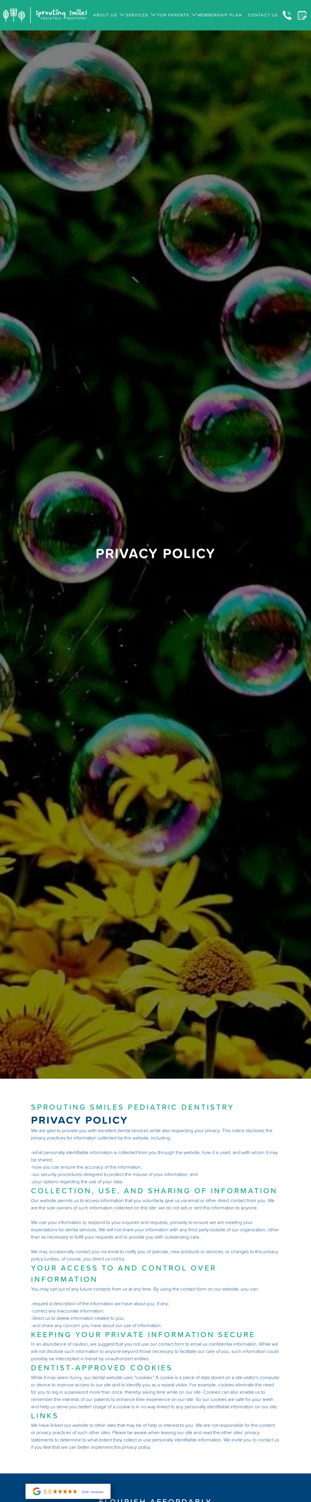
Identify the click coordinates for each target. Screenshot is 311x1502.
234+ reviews (93, 1492)
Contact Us (263, 15)
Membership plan (220, 15)
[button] (106, 15)
